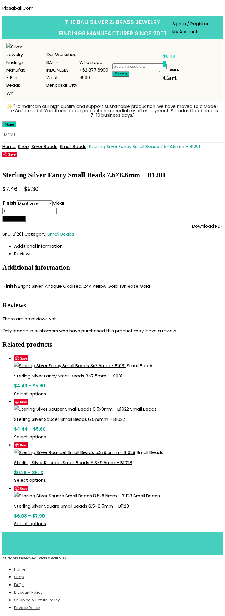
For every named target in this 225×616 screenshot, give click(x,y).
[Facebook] (86, 542)
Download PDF (207, 226)
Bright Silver (30, 286)
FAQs (19, 585)
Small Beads (73, 146)
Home (9, 146)
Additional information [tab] (38, 246)
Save (12, 154)
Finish (9, 203)
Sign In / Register (190, 24)
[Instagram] (138, 542)
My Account (185, 31)
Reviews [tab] (23, 254)
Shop (23, 146)
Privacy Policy (27, 607)
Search (121, 74)
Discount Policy (28, 592)
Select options (30, 394)
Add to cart (14, 219)
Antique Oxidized (63, 286)
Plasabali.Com (17, 8)
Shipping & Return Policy (37, 600)
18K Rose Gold (135, 286)
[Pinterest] (121, 542)
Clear (58, 203)
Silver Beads (44, 146)
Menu (9, 124)
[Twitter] (104, 542)
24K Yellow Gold (100, 286)
